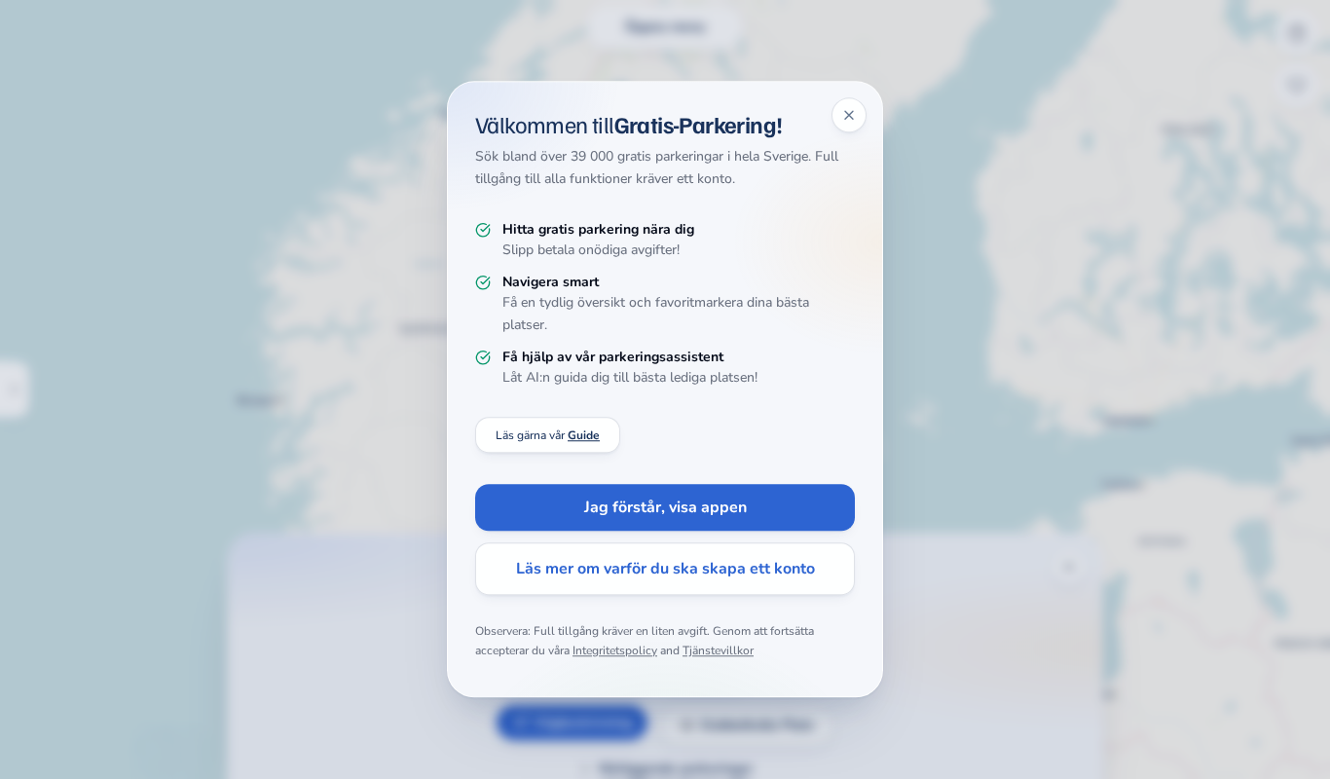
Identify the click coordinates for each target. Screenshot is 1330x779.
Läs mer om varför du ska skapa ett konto (665, 569)
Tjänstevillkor (718, 650)
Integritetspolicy (615, 650)
